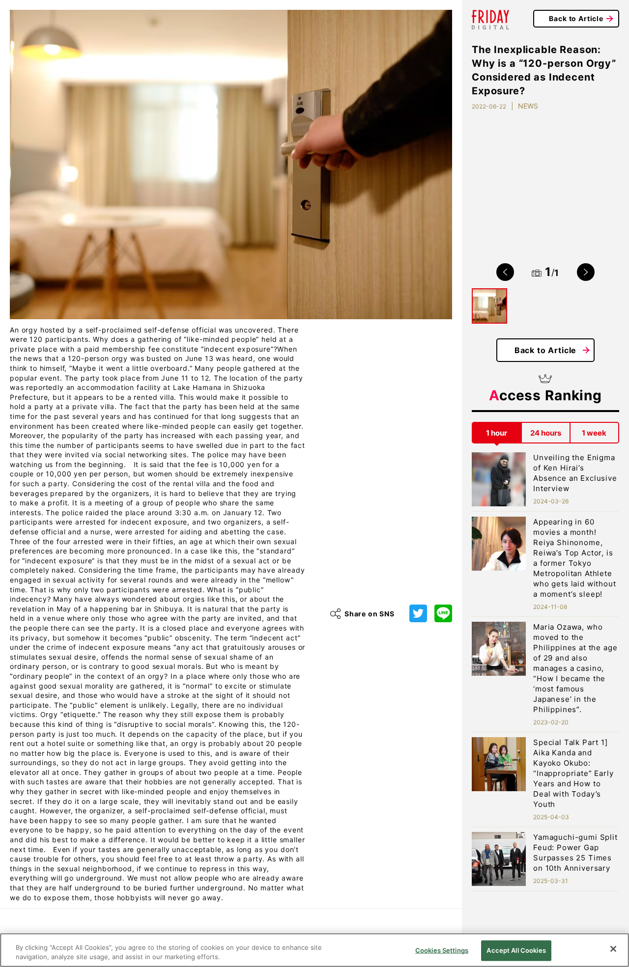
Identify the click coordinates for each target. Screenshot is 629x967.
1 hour (496, 433)
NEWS (528, 106)
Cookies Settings (441, 950)
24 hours (545, 433)
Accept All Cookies (515, 950)
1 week (594, 433)
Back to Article (576, 18)
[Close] (613, 949)
